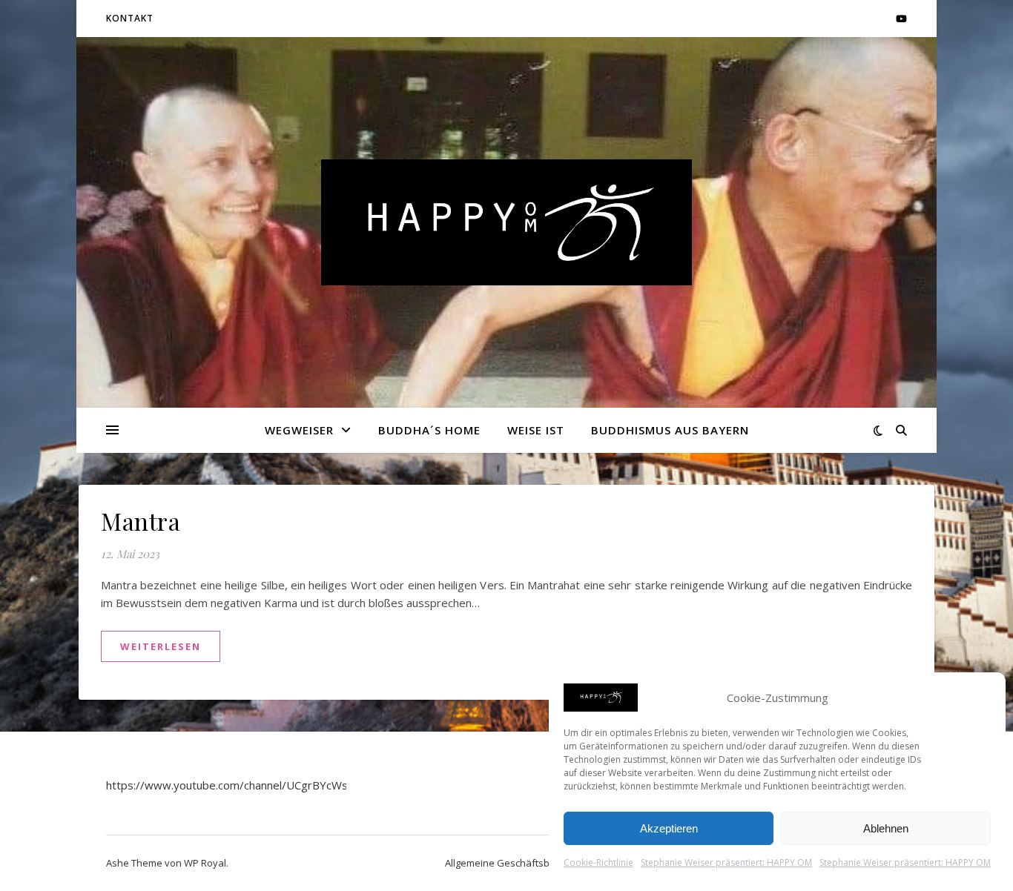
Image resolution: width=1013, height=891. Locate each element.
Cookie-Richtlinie (598, 862)
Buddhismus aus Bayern (670, 430)
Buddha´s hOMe (429, 430)
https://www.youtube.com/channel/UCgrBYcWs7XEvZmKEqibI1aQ (275, 785)
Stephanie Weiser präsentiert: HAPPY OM (726, 862)
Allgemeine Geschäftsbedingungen (524, 863)
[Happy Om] (506, 222)
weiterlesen (160, 646)
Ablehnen (885, 828)
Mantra (140, 521)
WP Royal (205, 863)
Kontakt (130, 18)
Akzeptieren (669, 828)
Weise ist (535, 430)
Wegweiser (299, 430)
